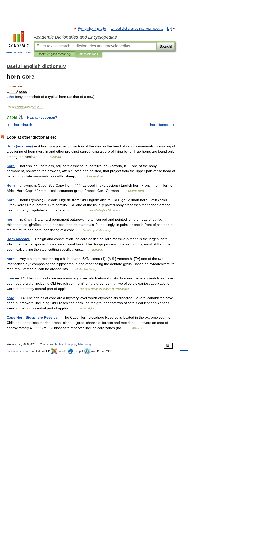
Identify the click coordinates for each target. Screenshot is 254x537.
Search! (166, 46)
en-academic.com (18, 52)
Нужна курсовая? (42, 117)
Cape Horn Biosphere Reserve (32, 317)
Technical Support (65, 344)
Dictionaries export (18, 351)
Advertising (84, 344)
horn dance (159, 125)
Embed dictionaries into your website (137, 28)
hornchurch (23, 125)
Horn (11, 185)
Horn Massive (18, 239)
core (10, 278)
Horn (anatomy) (20, 146)
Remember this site (92, 28)
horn (11, 166)
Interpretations (88, 54)
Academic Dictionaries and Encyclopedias (75, 37)
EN (169, 28)
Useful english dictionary (54, 54)
